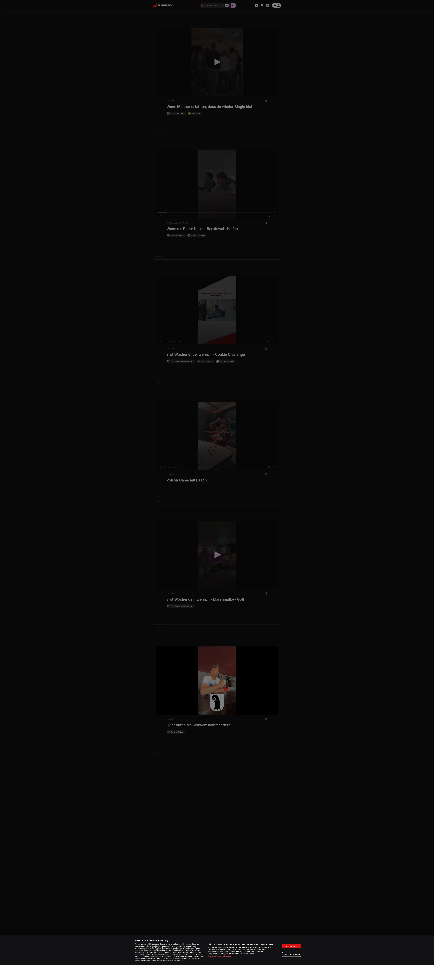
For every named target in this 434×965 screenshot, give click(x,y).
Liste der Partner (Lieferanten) (219, 956)
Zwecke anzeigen (292, 954)
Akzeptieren (291, 946)
